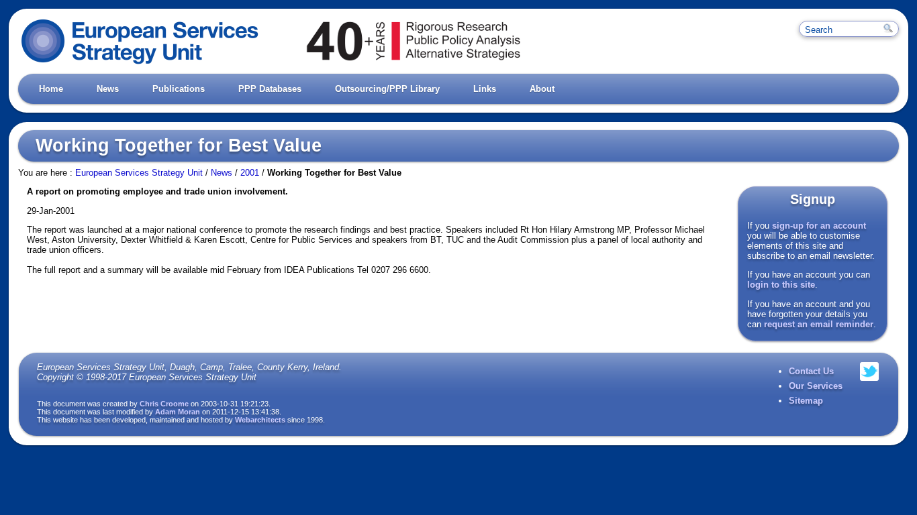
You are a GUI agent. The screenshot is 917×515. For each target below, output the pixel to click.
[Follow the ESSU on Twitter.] (869, 387)
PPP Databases (269, 89)
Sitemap (806, 401)
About (542, 89)
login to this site (781, 285)
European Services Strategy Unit (139, 173)
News (108, 89)
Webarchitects (260, 420)
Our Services (815, 386)
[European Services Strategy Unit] (140, 64)
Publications (178, 89)
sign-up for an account (819, 226)
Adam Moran (177, 412)
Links (484, 89)
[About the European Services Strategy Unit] (396, 64)
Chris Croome (164, 404)
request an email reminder (818, 324)
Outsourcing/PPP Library (387, 89)
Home (51, 89)
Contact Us (811, 371)
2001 (249, 173)
